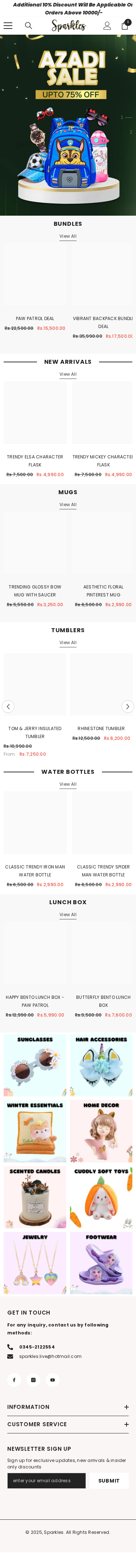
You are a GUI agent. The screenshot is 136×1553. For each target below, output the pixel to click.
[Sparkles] (35, 1066)
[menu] (8, 26)
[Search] (28, 26)
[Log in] (107, 26)
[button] (8, 707)
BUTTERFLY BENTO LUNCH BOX (103, 1002)
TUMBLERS (68, 631)
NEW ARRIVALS (68, 363)
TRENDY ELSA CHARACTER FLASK (35, 461)
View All (68, 237)
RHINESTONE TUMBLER (101, 729)
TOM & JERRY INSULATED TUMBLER (34, 733)
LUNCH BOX (67, 903)
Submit (109, 1481)
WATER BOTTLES (67, 773)
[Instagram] (33, 1381)
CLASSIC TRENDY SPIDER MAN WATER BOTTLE (103, 871)
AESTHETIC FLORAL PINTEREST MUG (103, 592)
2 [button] (131, 133)
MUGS (68, 493)
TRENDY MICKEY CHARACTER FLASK (104, 461)
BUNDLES (68, 224)
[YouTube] (52, 1381)
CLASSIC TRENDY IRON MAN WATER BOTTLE (35, 871)
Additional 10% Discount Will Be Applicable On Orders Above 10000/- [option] (68, 8)
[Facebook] (14, 1381)
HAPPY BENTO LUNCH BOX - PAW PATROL (35, 1002)
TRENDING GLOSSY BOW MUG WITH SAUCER (35, 592)
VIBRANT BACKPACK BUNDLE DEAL (103, 323)
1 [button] (122, 118)
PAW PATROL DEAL (35, 319)
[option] (35, 707)
